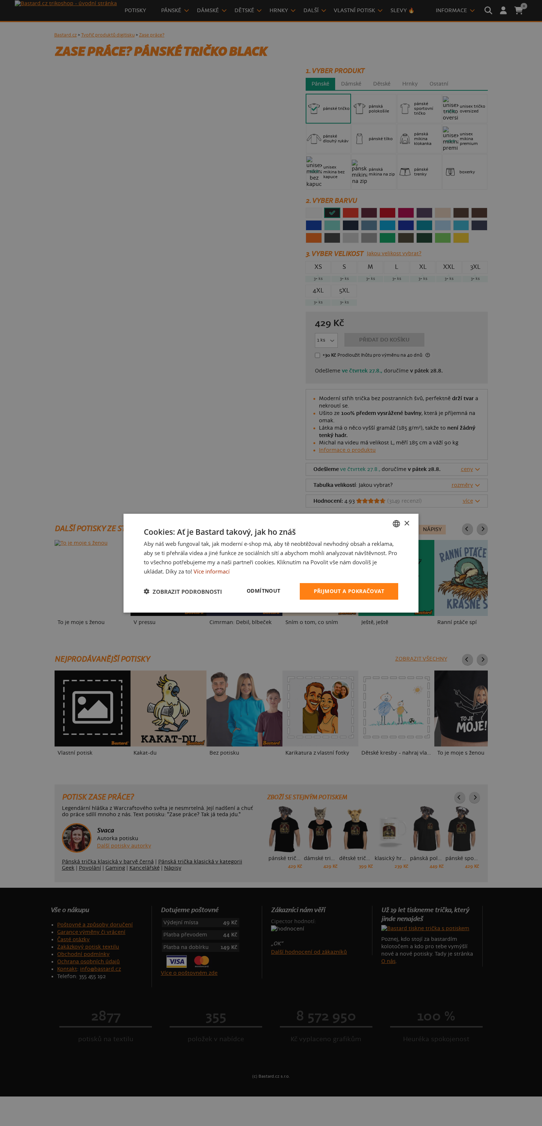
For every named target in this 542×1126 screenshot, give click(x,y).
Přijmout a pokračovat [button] (349, 591)
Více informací (212, 571)
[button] (183, 591)
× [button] (406, 523)
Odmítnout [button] (264, 590)
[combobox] (396, 523)
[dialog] (271, 562)
